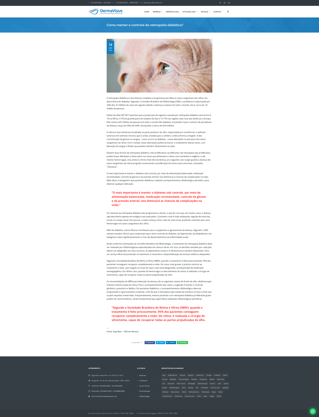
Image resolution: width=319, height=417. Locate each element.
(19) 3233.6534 (117, 386)
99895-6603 (134, 2)
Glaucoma (171, 383)
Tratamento (178, 396)
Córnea (164, 379)
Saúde (220, 392)
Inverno (212, 383)
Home (146, 12)
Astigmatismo (172, 375)
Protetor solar (215, 388)
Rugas (214, 392)
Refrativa (165, 392)
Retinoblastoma (194, 392)
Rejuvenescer (175, 392)
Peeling (190, 388)
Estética (212, 379)
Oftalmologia (189, 12)
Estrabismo (203, 379)
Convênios (143, 380)
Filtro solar (220, 379)
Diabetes (194, 379)
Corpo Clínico (144, 386)
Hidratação (191, 383)
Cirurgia (208, 375)
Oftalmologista (174, 388)
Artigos (204, 12)
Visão (205, 396)
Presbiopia (204, 388)
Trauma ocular (189, 396)
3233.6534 (107, 2)
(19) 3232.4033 (96, 2)
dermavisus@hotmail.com (153, 2)
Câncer (225, 375)
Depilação (173, 379)
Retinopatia (205, 392)
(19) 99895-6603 (119, 391)
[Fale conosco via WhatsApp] (312, 412)
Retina (184, 392)
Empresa (156, 12)
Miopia (164, 388)
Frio (163, 383)
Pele (197, 388)
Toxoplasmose (167, 396)
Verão (199, 396)
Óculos (219, 396)
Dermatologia (172, 12)
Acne (163, 375)
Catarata (182, 375)
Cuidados (217, 375)
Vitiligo (212, 396)
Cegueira (191, 375)
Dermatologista (184, 379)
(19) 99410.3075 (122, 2)
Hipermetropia (202, 383)
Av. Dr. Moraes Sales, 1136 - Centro (116, 380)
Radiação (225, 388)
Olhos (184, 388)
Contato (217, 12)
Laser (219, 383)
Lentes (226, 383)
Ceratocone (200, 375)
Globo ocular (181, 383)
